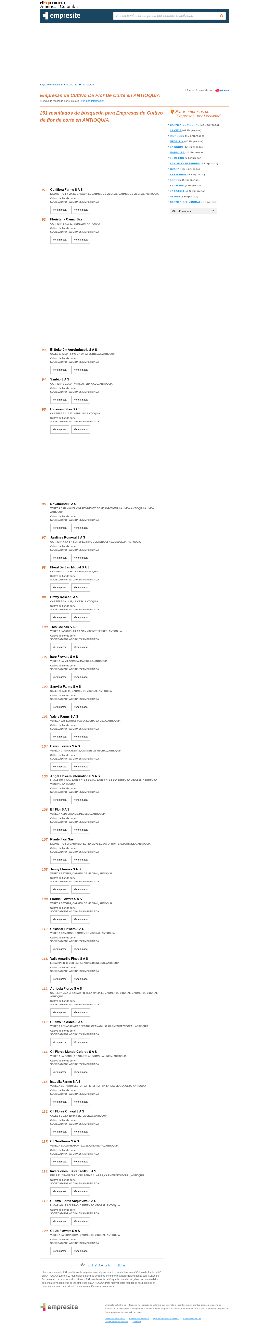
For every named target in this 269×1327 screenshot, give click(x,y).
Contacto (137, 1322)
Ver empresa (60, 209)
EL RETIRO (177, 158)
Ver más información (92, 100)
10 (119, 1265)
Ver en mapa (81, 209)
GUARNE (176, 169)
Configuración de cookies (116, 1322)
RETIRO (175, 196)
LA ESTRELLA (179, 191)
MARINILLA (177, 152)
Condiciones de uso (192, 1319)
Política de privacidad (139, 1319)
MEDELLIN (177, 141)
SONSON (175, 180)
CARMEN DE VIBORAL (184, 125)
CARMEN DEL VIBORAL (185, 202)
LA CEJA (176, 130)
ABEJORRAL (178, 174)
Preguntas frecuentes (115, 1319)
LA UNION (176, 147)
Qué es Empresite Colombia (166, 1319)
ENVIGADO (177, 185)
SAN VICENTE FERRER (185, 163)
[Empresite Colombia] (61, 18)
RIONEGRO (177, 136)
